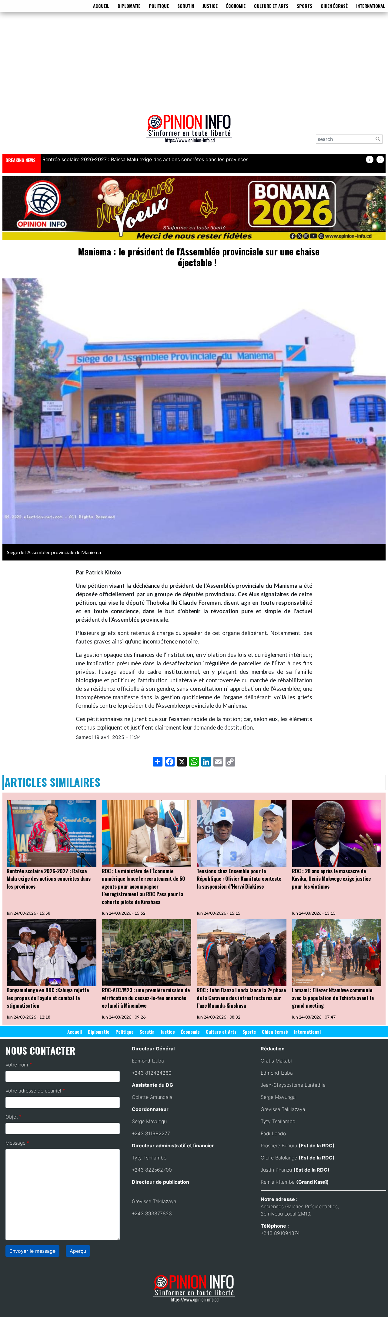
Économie (236, 5)
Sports (304, 5)
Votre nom (16, 1065)
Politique (159, 5)
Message (15, 1143)
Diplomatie (129, 5)
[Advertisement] (194, 61)
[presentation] (369, 159)
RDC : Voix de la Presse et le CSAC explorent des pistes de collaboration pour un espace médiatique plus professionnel (179, 159)
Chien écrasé (334, 5)
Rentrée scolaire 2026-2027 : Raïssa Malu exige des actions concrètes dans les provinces (49, 878)
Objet (11, 1117)
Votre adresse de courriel (33, 1091)
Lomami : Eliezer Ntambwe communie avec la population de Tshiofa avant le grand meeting (333, 997)
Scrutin (185, 5)
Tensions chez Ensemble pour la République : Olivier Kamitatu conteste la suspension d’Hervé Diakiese (239, 878)
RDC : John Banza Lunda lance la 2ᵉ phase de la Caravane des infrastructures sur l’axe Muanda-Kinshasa (241, 997)
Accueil (101, 5)
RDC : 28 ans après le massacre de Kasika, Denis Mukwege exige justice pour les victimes (331, 878)
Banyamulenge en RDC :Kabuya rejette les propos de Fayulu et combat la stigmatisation (48, 997)
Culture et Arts (271, 5)
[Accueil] (191, 133)
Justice (210, 5)
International (370, 5)
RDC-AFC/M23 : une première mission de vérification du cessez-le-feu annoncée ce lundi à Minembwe (146, 997)
